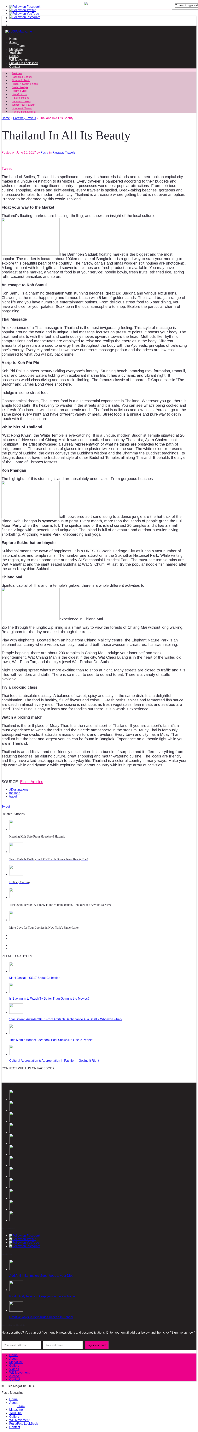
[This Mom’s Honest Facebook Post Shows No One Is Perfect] (16, 1033)
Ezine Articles (31, 782)
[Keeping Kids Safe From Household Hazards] (16, 829)
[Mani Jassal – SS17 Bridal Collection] (16, 971)
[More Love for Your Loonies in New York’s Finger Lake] (16, 919)
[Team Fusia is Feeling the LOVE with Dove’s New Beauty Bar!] (16, 851)
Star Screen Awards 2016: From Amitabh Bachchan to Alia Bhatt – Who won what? (65, 1019)
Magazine (16, 49)
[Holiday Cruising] (16, 874)
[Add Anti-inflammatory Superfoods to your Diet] (16, 1269)
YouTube (15, 52)
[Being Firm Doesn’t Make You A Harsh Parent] (16, 1176)
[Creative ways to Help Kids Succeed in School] (16, 1310)
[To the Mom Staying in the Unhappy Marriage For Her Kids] (16, 1165)
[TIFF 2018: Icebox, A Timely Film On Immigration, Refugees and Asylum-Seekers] (16, 897)
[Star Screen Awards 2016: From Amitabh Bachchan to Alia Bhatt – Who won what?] (16, 1012)
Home (13, 38)
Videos (14, 1369)
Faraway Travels (63, 152)
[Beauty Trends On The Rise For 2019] (16, 1209)
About (13, 42)
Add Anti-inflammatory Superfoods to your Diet (41, 1275)
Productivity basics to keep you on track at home (42, 1296)
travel (13, 796)
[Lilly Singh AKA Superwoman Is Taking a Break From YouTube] (16, 1187)
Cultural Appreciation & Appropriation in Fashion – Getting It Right (54, 1060)
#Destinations (18, 789)
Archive (14, 1376)
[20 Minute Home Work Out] (16, 1198)
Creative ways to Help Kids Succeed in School (41, 1317)
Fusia (44, 152)
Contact (14, 66)
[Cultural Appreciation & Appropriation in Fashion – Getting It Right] (16, 1054)
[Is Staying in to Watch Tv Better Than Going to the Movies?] (16, 992)
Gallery (14, 56)
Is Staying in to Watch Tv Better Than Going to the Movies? (49, 998)
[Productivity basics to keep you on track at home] (16, 1289)
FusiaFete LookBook (23, 63)
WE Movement (19, 59)
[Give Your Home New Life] (16, 1220)
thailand (14, 793)
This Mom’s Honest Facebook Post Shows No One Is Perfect (50, 1040)
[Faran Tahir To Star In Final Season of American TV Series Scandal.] (16, 1132)
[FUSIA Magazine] (99, 31)
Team (21, 45)
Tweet (7, 168)
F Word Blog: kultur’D (24, 111)
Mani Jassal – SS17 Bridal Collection (34, 977)
